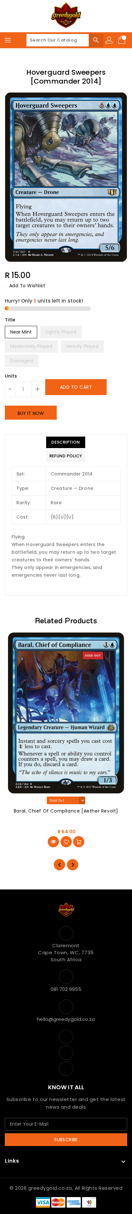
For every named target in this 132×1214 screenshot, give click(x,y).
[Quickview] (53, 841)
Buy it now (31, 413)
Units (11, 376)
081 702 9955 (66, 989)
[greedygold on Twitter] (66, 1052)
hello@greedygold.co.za (66, 1019)
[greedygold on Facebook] (66, 1037)
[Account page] (109, 40)
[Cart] (122, 40)
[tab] (65, 442)
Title (10, 320)
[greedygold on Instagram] (66, 1068)
